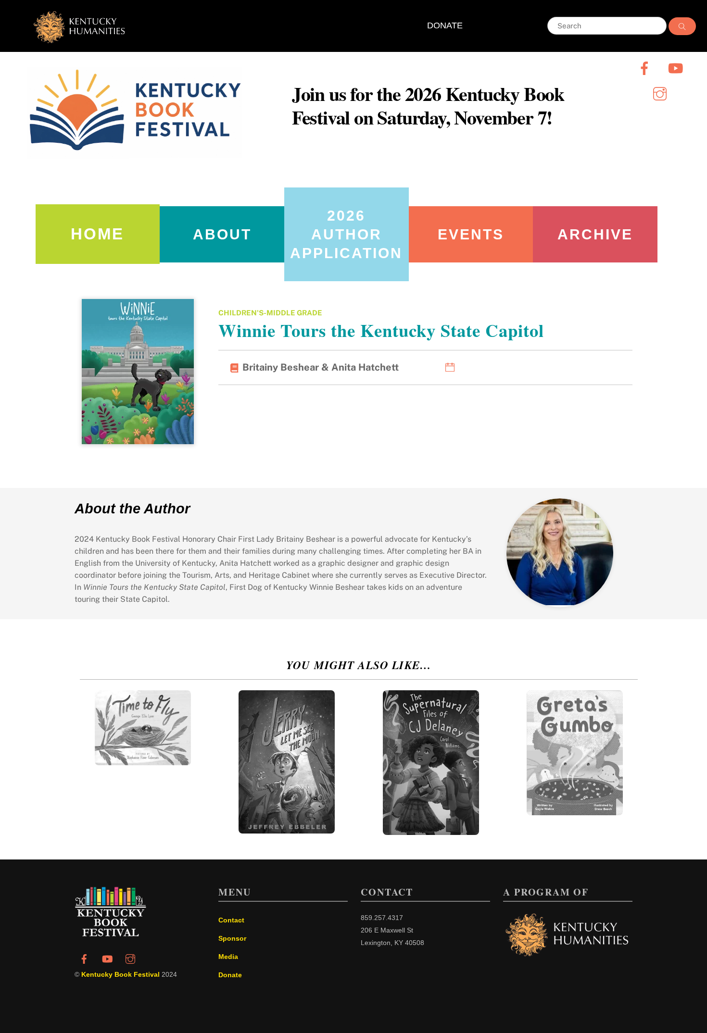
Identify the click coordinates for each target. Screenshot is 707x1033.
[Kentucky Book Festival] (111, 934)
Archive (595, 234)
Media (228, 956)
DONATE (445, 25)
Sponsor (232, 938)
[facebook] (646, 67)
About (222, 234)
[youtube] (677, 67)
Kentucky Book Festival (120, 974)
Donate (230, 975)
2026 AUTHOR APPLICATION (346, 234)
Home (97, 234)
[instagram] (661, 93)
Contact (231, 920)
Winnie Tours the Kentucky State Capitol (381, 330)
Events (471, 234)
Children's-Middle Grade (270, 313)
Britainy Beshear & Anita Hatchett (320, 367)
